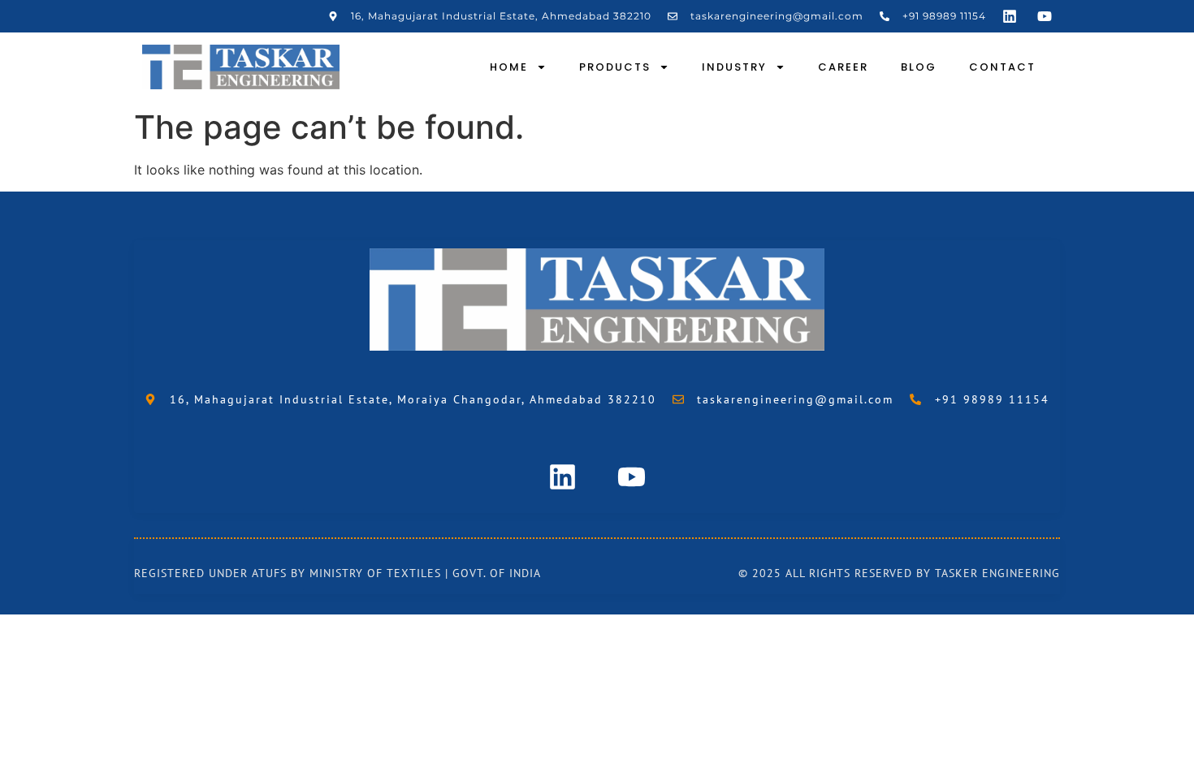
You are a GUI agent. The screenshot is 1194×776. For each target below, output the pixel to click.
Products (615, 67)
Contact (1002, 67)
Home (509, 67)
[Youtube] (1044, 16)
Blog (919, 67)
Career (843, 67)
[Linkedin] (1009, 16)
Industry (734, 67)
